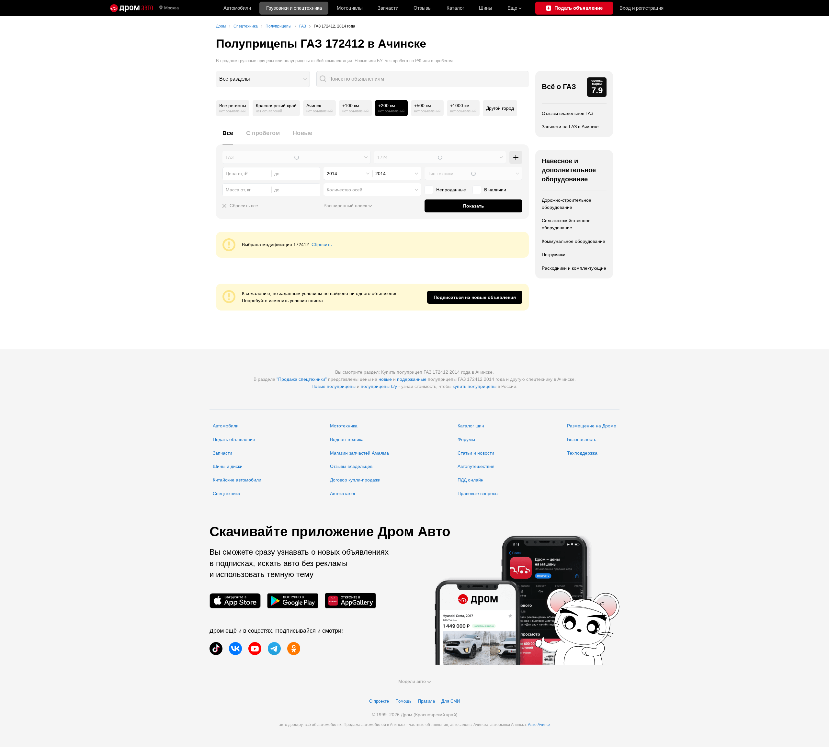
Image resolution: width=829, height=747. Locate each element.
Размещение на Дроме (591, 425)
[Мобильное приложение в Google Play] (292, 601)
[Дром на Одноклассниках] (293, 648)
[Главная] (131, 8)
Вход (641, 8)
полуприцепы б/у (379, 386)
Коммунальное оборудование (573, 241)
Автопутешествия (476, 466)
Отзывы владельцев (351, 466)
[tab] (227, 136)
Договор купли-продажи (355, 479)
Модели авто (412, 681)
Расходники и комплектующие (574, 268)
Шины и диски (228, 466)
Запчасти (388, 8)
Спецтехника (226, 493)
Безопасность (581, 439)
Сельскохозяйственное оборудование (566, 224)
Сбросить (322, 244)
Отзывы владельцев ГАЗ (567, 113)
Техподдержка (582, 453)
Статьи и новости (476, 453)
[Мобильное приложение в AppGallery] (350, 601)
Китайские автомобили (237, 479)
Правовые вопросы (478, 493)
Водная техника (347, 439)
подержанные (411, 379)
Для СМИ (450, 701)
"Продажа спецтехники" (302, 379)
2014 (332, 173)
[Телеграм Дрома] (274, 648)
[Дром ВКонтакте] (235, 648)
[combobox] (263, 79)
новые (385, 379)
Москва (171, 8)
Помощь (403, 701)
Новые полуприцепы (334, 386)
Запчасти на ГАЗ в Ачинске (570, 126)
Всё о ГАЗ (559, 87)
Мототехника (344, 425)
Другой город (500, 108)
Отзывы (423, 8)
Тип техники (440, 173)
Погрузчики (553, 254)
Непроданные (451, 189)
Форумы (466, 439)
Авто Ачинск (539, 724)
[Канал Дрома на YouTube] (254, 648)
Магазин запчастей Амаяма (359, 453)
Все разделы (234, 79)
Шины (485, 8)
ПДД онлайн (470, 479)
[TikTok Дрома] (216, 648)
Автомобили (237, 8)
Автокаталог (343, 493)
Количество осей (344, 189)
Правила (426, 701)
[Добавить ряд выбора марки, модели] (515, 157)
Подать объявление (234, 439)
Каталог (455, 8)
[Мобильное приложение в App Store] (235, 601)
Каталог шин (471, 425)
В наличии (495, 189)
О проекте (379, 701)
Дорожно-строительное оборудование (566, 204)
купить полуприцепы (474, 386)
